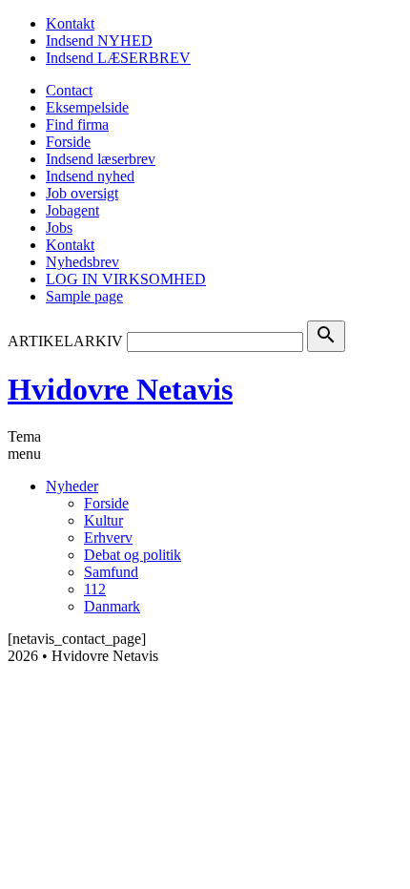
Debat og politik (132, 555)
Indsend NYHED (99, 40)
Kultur (103, 520)
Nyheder (72, 486)
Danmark (112, 606)
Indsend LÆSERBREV (118, 58)
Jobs (59, 227)
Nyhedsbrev (82, 262)
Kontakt (70, 23)
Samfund (111, 572)
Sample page (84, 296)
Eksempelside (87, 107)
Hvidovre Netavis (120, 389)
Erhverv (108, 537)
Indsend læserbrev (100, 159)
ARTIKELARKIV (65, 341)
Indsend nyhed (90, 176)
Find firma (77, 124)
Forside (68, 142)
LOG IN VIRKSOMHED (126, 279)
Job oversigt (82, 193)
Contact (69, 90)
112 (95, 589)
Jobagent (72, 210)
